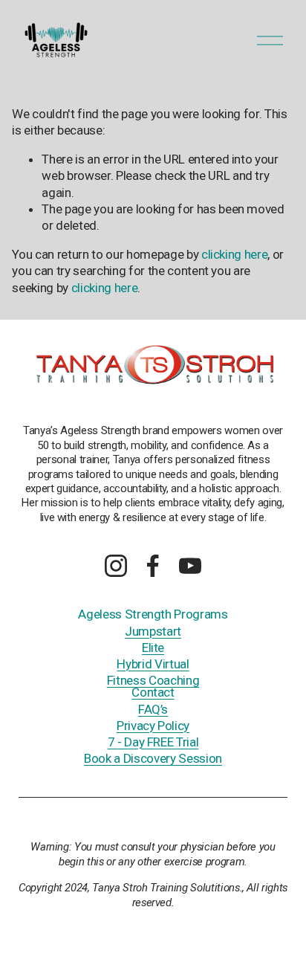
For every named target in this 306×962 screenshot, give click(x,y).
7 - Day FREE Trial (153, 742)
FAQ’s (153, 709)
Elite (153, 647)
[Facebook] (153, 566)
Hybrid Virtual (153, 663)
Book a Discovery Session (153, 758)
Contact (153, 692)
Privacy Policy (153, 725)
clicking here (234, 254)
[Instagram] (116, 566)
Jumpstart (153, 631)
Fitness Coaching (153, 680)
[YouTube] (190, 566)
